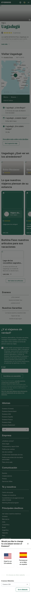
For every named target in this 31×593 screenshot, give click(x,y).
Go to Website (23, 589)
